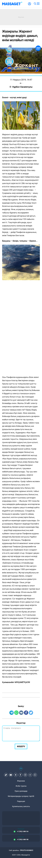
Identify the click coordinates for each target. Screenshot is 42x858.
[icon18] (21, 769)
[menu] (38, 3)
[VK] (16, 775)
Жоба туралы (21, 786)
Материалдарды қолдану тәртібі (21, 796)
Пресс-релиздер (21, 791)
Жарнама (21, 781)
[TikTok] (6, 775)
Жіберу (21, 746)
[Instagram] (25, 775)
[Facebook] (20, 775)
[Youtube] (11, 775)
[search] (35, 3)
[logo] (12, 4)
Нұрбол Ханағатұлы (22, 87)
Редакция (21, 801)
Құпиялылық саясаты (21, 806)
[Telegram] (30, 775)
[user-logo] (29, 5)
